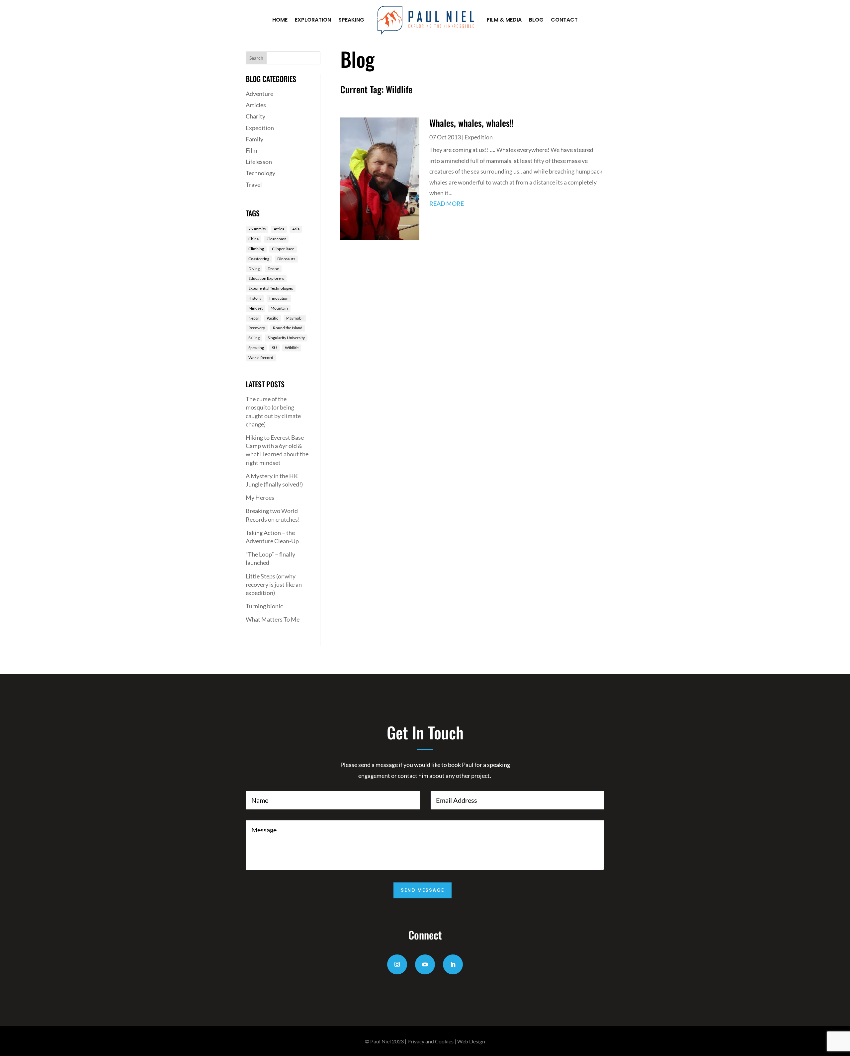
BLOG (536, 21)
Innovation (279, 298)
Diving (254, 268)
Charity (255, 116)
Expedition (260, 127)
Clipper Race (283, 248)
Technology (260, 173)
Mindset (255, 308)
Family (254, 139)
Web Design (471, 1041)
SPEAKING (351, 21)
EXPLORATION (313, 21)
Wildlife (291, 347)
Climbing (256, 248)
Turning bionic (264, 606)
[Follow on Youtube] (425, 964)
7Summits (257, 228)
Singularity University (286, 337)
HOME (280, 21)
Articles (256, 105)
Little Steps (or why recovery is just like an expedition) (274, 584)
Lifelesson (259, 161)
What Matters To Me (272, 619)
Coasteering (258, 258)
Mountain (279, 308)
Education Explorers (266, 278)
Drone (273, 268)
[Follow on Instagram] (397, 964)
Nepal (253, 318)
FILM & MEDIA (504, 21)
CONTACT (564, 21)
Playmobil (294, 318)
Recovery (256, 327)
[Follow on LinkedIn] (453, 964)
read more (446, 203)
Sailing (254, 337)
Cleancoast (276, 238)
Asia (295, 228)
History (254, 298)
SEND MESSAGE (422, 890)
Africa (279, 228)
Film (251, 150)
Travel (254, 184)
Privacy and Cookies (430, 1041)
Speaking (256, 347)
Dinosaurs (286, 258)
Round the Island (287, 327)
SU (274, 347)
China (253, 238)
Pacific (272, 318)
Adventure (259, 93)
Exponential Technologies (270, 288)
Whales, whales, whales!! (471, 122)
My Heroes (260, 497)
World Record (260, 357)
